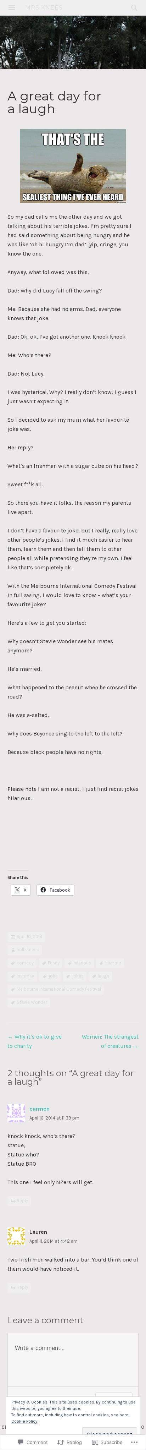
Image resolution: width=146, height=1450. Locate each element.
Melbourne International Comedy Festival (59, 989)
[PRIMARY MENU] (11, 8)
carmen (39, 1108)
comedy (25, 962)
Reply (22, 1200)
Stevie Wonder (32, 1002)
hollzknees (28, 949)
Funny (54, 962)
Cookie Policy (24, 1421)
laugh (103, 976)
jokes (78, 976)
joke (53, 976)
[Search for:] (133, 7)
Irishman (25, 976)
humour (113, 962)
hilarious (82, 962)
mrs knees (44, 7)
